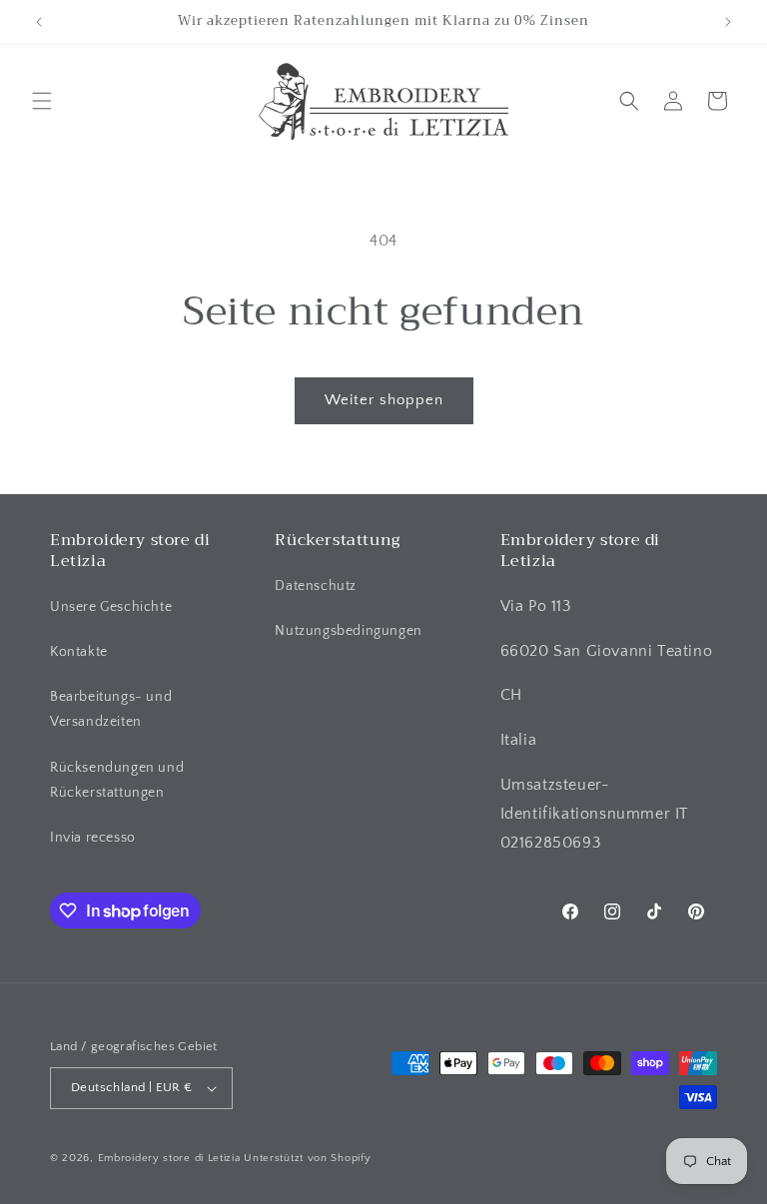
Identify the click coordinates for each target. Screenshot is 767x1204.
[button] (42, 101)
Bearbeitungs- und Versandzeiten (111, 709)
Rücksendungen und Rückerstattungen (117, 780)
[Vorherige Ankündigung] (39, 22)
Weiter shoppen (384, 399)
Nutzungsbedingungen (348, 631)
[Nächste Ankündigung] (728, 22)
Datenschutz (316, 586)
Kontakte (79, 652)
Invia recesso (93, 838)
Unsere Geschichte (111, 607)
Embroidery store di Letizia (171, 1158)
